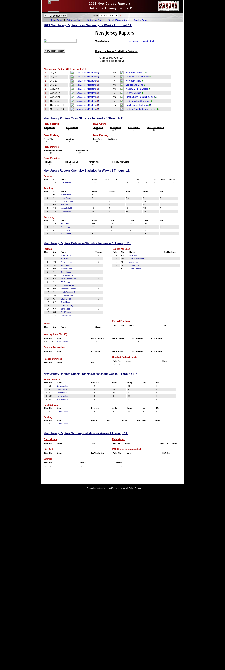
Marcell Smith (66, 208)
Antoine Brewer (67, 201)
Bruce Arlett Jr (67, 275)
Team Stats (56, 20)
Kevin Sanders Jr (68, 292)
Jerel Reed (65, 309)
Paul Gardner (66, 312)
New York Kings (133, 81)
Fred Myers (66, 315)
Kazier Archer (66, 255)
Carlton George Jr (68, 305)
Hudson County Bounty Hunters (141, 109)
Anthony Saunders (69, 289)
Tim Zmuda (65, 205)
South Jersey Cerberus (137, 105)
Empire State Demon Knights (139, 97)
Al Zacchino (66, 183)
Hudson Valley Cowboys (137, 101)
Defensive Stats (95, 20)
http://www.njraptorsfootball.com (144, 41)
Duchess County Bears (137, 77)
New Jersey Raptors (86, 72)
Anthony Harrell (67, 285)
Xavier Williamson (68, 279)
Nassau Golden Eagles (137, 89)
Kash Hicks (66, 259)
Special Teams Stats (118, 20)
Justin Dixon (66, 195)
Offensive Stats (74, 20)
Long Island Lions (134, 85)
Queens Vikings (133, 93)
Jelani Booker (66, 302)
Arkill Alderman (67, 295)
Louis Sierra (66, 198)
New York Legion (134, 72)
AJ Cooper (65, 227)
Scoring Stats (140, 20)
